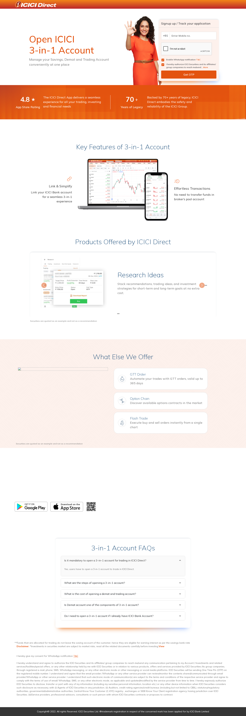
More (205, 67)
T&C (198, 59)
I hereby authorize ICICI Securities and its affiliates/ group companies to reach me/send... (191, 66)
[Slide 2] (123, 314)
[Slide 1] (116, 314)
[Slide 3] (129, 314)
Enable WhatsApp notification (183, 59)
